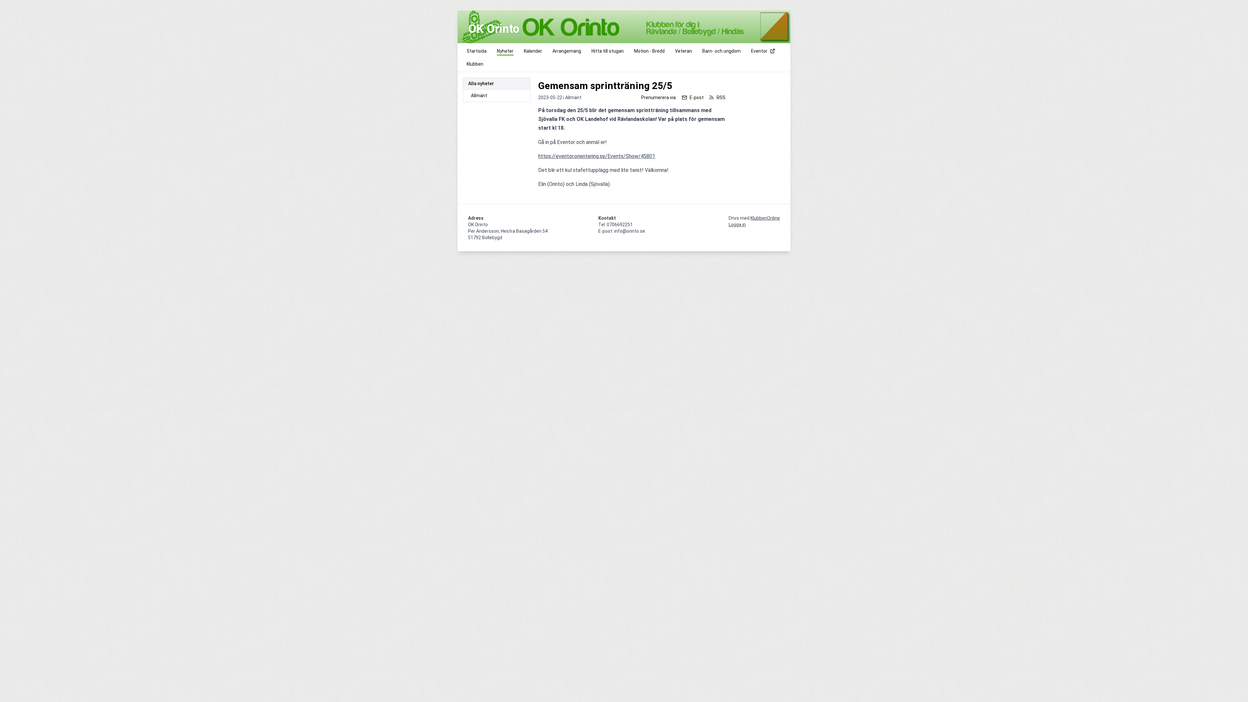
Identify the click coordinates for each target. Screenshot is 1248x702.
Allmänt (479, 95)
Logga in (737, 224)
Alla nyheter (481, 83)
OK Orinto (493, 29)
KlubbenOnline (765, 218)
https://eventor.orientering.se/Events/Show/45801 (596, 156)
